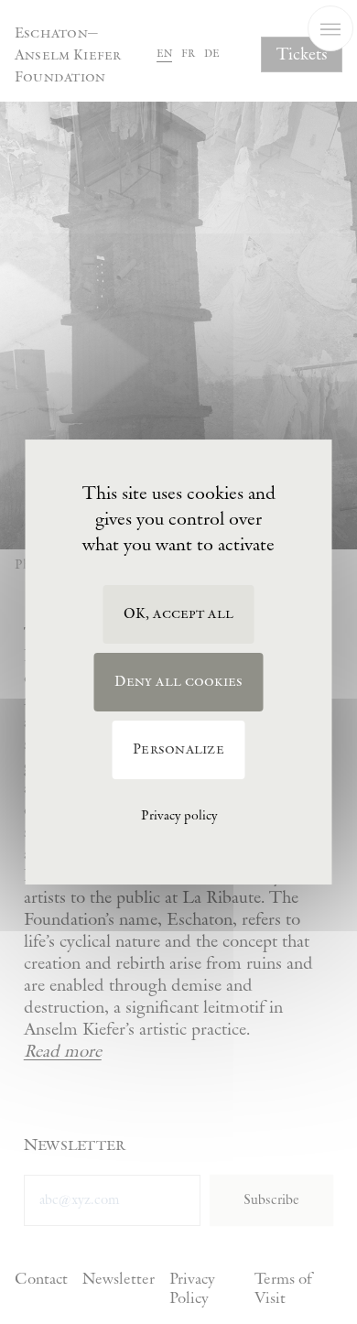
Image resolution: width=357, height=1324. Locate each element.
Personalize (178, 749)
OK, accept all (178, 614)
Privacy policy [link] (179, 816)
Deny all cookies (178, 681)
